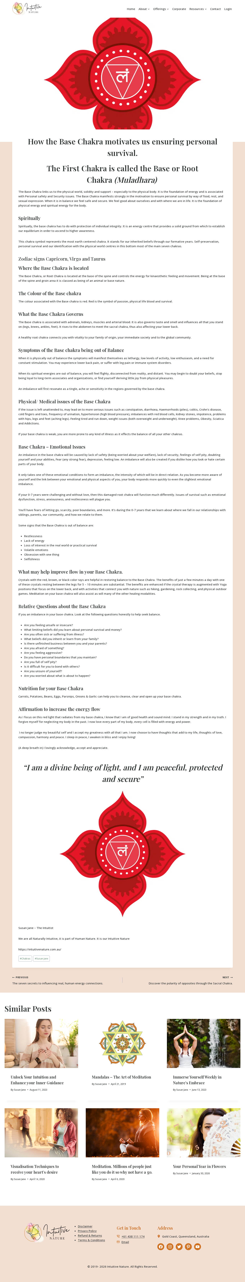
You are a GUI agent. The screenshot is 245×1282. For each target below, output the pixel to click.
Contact (215, 9)
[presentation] (41, 1043)
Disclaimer (85, 1226)
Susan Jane (25, 928)
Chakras (25, 958)
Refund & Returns (90, 1235)
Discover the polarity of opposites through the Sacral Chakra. (191, 980)
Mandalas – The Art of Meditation (121, 1076)
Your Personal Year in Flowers (199, 1166)
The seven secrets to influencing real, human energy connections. (57, 980)
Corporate (179, 9)
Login (228, 9)
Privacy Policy (87, 1231)
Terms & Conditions (91, 1240)
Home (131, 9)
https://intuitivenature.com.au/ (39, 949)
